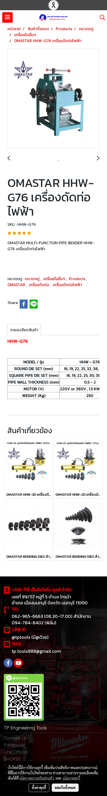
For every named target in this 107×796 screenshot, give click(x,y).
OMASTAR (16, 285)
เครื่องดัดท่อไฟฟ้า (67, 285)
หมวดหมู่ (33, 279)
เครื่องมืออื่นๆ (54, 279)
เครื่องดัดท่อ (39, 285)
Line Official (16, 752)
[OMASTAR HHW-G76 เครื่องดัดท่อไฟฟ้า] (53, 99)
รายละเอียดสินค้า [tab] (24, 330)
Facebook (14, 745)
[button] (101, 17)
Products (77, 279)
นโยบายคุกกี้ (71, 778)
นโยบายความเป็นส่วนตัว (36, 778)
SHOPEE (12, 759)
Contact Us (15, 738)
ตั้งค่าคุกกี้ (39, 787)
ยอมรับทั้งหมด (65, 787)
